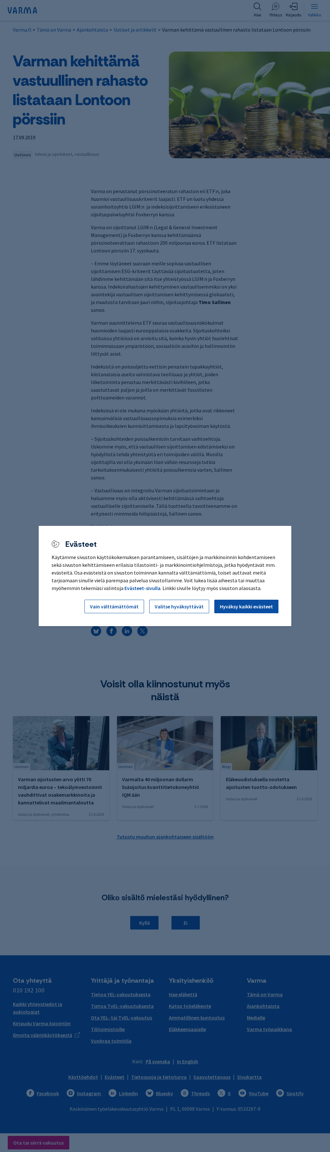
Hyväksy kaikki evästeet (246, 606)
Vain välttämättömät (114, 606)
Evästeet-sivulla (142, 588)
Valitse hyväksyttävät (179, 606)
